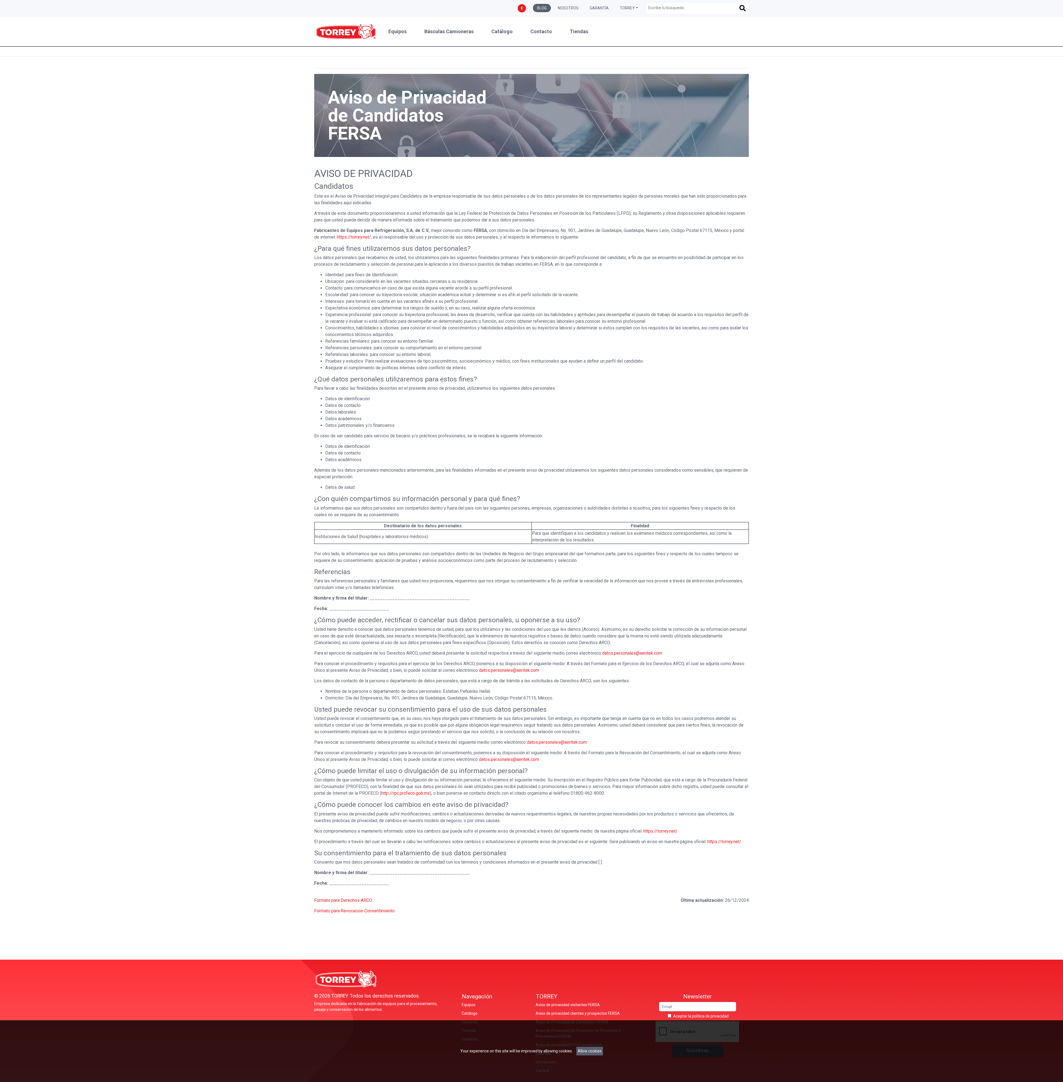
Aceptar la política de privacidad (701, 1016)
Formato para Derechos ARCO (343, 900)
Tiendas (579, 31)
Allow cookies (590, 1051)
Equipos (397, 31)
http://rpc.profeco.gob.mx (405, 793)
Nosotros (568, 8)
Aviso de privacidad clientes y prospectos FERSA (578, 1013)
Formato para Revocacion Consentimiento (354, 910)
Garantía (599, 8)
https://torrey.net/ (354, 237)
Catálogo (502, 31)
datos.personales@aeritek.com (632, 653)
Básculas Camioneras (449, 31)
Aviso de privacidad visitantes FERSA (568, 1005)
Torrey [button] (627, 8)
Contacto (541, 31)
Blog (542, 8)
